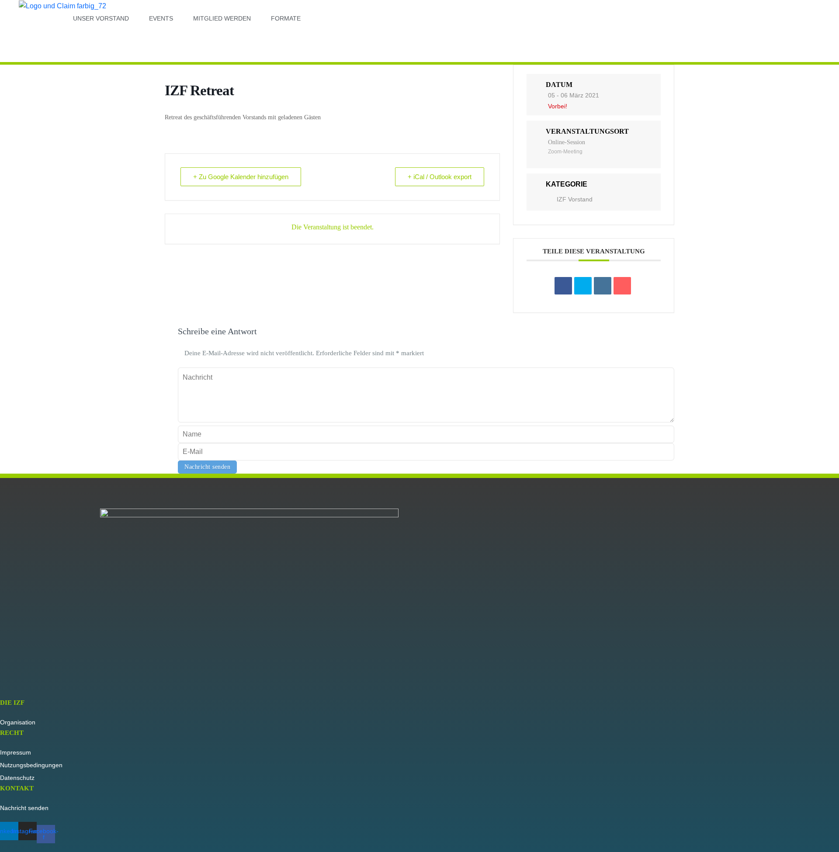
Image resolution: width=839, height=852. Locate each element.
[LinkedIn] (602, 285)
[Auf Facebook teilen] (563, 285)
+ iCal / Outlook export (440, 176)
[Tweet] (583, 285)
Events (161, 18)
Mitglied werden (222, 18)
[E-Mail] (622, 285)
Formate (286, 18)
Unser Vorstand (101, 18)
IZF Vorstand (575, 199)
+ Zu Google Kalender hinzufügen (240, 176)
